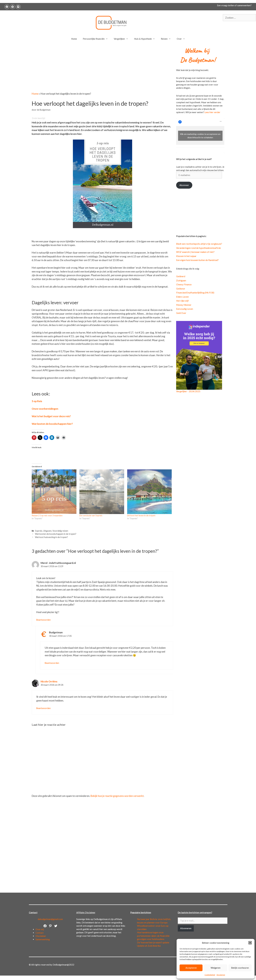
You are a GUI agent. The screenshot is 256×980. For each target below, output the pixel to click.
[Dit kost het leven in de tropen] (149, 491)
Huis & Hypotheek (143, 38)
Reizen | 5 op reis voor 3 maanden (47, 515)
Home (74, 38)
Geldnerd (180, 276)
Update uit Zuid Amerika (149, 945)
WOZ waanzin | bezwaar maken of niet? (195, 252)
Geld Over (181, 313)
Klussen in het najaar (186, 256)
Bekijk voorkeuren (240, 967)
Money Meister (183, 305)
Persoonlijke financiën (94, 38)
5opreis (38, 531)
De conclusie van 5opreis (90, 515)
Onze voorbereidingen (45, 408)
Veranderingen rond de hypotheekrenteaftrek (198, 248)
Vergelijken (119, 38)
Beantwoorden (43, 620)
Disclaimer (221, 975)
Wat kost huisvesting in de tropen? (51, 537)
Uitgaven (47, 531)
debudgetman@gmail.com (50, 919)
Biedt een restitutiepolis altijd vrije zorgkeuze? (199, 243)
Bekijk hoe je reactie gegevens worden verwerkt (117, 795)
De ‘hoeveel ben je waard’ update (153, 942)
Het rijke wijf (182, 300)
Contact (40, 932)
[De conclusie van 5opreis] (101, 491)
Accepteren (191, 967)
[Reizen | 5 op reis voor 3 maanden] (54, 491)
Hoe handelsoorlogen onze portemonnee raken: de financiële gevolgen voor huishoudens (153, 935)
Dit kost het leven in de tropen (141, 515)
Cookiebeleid (210, 975)
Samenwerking (43, 939)
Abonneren (185, 928)
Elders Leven (182, 296)
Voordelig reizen (60, 531)
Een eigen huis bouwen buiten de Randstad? (197, 260)
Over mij (40, 929)
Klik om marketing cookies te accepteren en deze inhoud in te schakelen (200, 136)
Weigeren (215, 967)
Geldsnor (180, 288)
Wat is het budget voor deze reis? (51, 416)
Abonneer (184, 185)
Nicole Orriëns (49, 681)
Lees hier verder (212, 112)
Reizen (164, 38)
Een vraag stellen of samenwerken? (234, 5)
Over (179, 38)
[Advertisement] (102, 70)
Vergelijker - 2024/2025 (188, 391)
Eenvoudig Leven (184, 308)
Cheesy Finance (184, 284)
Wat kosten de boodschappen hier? (52, 423)
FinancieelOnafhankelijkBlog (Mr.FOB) (195, 292)
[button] (250, 942)
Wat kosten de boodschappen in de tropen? (55, 534)
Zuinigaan (181, 280)
